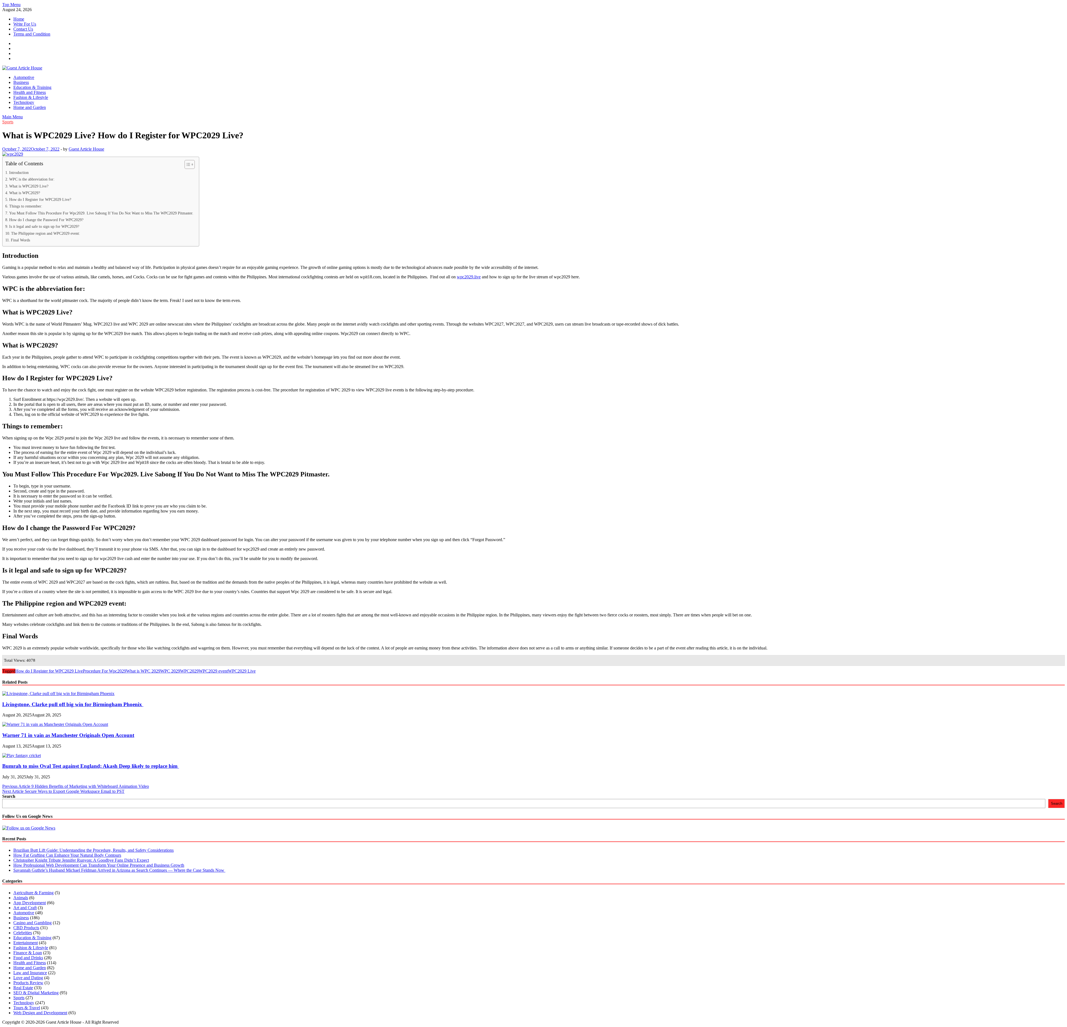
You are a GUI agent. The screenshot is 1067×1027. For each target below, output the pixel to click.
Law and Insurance (30, 972)
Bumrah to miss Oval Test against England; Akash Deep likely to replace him (90, 766)
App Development (29, 902)
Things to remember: (25, 206)
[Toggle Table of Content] (186, 164)
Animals (20, 897)
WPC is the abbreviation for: (31, 179)
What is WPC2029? (24, 193)
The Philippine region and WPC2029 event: (45, 233)
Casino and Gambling (32, 922)
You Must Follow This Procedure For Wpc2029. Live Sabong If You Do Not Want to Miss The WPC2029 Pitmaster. (101, 213)
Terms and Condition (31, 34)
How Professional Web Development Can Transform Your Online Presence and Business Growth (98, 865)
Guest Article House (86, 149)
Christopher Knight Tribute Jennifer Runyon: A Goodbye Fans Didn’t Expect (81, 860)
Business (21, 82)
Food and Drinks (28, 957)
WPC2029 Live (242, 671)
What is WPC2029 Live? (28, 186)
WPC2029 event (213, 671)
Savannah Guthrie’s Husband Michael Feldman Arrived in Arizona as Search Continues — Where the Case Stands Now (119, 870)
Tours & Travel (26, 1007)
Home (18, 19)
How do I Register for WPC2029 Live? (40, 199)
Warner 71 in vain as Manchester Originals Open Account (68, 735)
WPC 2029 (170, 671)
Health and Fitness (29, 92)
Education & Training (32, 87)
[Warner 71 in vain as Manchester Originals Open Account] (55, 724)
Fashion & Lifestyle (30, 97)
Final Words (20, 240)
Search (8, 796)
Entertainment (25, 942)
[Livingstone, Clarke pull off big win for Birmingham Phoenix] (58, 693)
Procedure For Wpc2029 (104, 671)
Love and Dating (28, 977)
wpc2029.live (469, 276)
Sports (7, 121)
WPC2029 (189, 671)
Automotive (23, 77)
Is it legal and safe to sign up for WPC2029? (44, 226)
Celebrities (22, 932)
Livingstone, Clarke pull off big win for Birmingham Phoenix (72, 704)
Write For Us (24, 24)
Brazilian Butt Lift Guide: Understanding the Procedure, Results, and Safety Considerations (93, 850)
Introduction (19, 172)
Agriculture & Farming (33, 892)
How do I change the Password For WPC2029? (46, 220)
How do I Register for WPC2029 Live (49, 671)
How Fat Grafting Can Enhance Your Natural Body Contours (67, 855)
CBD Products (26, 927)
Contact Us (23, 29)
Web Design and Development (40, 1012)
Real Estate (23, 987)
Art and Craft (25, 907)
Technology (23, 102)
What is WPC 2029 (143, 671)
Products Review (28, 982)
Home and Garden (29, 107)
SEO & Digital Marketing (36, 992)
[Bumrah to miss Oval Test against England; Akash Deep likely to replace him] (21, 755)
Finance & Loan (27, 952)
